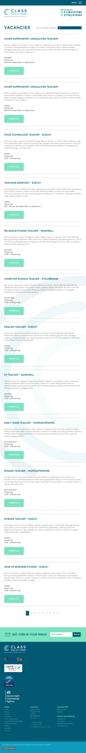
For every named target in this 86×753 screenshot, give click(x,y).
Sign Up (77, 634)
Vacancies (7, 728)
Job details (14, 71)
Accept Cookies (9, 748)
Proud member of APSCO (13, 659)
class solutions (15, 13)
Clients (6, 726)
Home (6, 710)
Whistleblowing (62, 726)
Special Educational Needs (13, 721)
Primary (6, 714)
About (6, 712)
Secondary (8, 717)
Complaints (61, 721)
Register (60, 712)
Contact (7, 731)
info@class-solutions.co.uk (41, 727)
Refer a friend (62, 710)
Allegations (61, 719)
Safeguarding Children (65, 723)
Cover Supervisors (10, 719)
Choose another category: (46, 28)
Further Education (10, 723)
